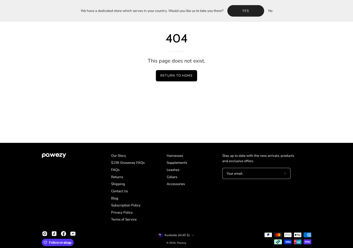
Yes (245, 11)
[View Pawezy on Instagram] (45, 234)
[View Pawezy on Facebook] (63, 234)
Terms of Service (124, 219)
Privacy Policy (122, 212)
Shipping (118, 184)
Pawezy (181, 243)
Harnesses (175, 155)
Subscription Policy (126, 205)
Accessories (176, 184)
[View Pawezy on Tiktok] (54, 234)
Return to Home (176, 75)
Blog (114, 198)
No (270, 10)
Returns (117, 177)
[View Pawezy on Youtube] (73, 234)
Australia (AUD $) (177, 235)
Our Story (118, 155)
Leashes (173, 169)
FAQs (115, 169)
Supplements (177, 162)
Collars (172, 177)
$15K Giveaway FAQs (128, 162)
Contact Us (119, 191)
